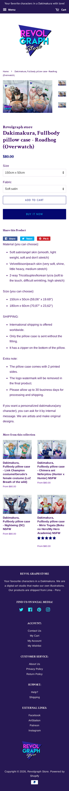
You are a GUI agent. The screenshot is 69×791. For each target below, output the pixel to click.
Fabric (7, 182)
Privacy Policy (34, 669)
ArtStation (34, 720)
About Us (34, 664)
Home (6, 71)
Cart (63, 9)
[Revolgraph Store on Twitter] (21, 610)
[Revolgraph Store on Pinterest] (39, 610)
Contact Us (34, 630)
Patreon (34, 725)
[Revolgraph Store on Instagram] (48, 610)
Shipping (34, 697)
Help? (34, 692)
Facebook (34, 715)
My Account (34, 640)
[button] (47, 538)
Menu (11, 9)
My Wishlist (34, 645)
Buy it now (34, 214)
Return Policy (34, 674)
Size (6, 165)
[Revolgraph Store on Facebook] (30, 610)
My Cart (34, 635)
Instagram (35, 730)
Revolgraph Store (38, 771)
